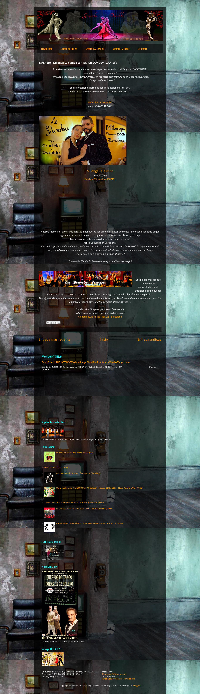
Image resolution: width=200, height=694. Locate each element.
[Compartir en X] (53, 322)
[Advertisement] (100, 395)
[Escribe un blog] (50, 322)
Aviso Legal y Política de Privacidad (118, 679)
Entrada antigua (149, 339)
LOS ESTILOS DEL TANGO (57, 467)
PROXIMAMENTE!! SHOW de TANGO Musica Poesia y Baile (84, 509)
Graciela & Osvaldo (95, 48)
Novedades (46, 48)
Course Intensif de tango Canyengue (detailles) (78, 473)
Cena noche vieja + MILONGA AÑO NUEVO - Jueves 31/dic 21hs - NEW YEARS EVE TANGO (99, 488)
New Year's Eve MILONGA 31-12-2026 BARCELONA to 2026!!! (75, 502)
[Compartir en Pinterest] (59, 322)
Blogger (136, 685)
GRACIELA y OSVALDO (100, 102)
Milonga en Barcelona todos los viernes (74, 453)
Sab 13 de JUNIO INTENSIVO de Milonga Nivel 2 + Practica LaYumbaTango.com (86, 362)
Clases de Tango (69, 48)
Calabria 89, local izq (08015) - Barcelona (100, 316)
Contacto (142, 48)
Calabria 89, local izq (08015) (100, 179)
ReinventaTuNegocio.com (114, 674)
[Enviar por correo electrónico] (47, 322)
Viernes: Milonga (121, 48)
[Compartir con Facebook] (56, 322)
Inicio (104, 339)
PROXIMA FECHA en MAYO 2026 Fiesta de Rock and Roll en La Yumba (89, 523)
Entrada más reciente (54, 339)
